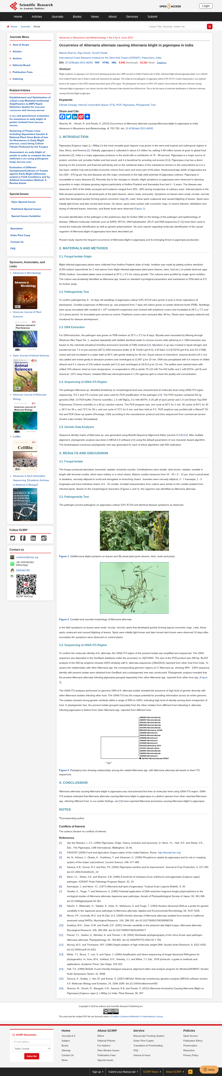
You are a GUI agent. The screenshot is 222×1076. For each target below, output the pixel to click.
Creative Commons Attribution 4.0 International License (137, 1016)
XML (114, 62)
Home (18, 16)
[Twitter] (12, 538)
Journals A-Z (68, 1035)
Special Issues (105, 1060)
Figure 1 (139, 208)
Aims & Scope (21, 44)
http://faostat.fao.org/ (169, 852)
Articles (37, 16)
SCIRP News (150, 1071)
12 (149, 345)
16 (120, 801)
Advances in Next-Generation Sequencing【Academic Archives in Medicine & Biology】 (31, 480)
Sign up (96, 1071)
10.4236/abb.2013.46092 (79, 62)
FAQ (12, 248)
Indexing (18, 78)
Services (132, 16)
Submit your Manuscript (121, 1071)
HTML (106, 62)
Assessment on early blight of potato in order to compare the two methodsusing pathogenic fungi (30, 157)
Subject (66, 1040)
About (112, 16)
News (95, 16)
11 (61, 935)
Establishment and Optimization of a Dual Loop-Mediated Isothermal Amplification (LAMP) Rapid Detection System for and (30, 104)
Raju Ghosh (84, 52)
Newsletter (16, 228)
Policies (189, 1030)
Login (206, 6)
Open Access (190, 1035)
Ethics (100, 1035)
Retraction (189, 1050)
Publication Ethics (193, 1040)
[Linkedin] (33, 538)
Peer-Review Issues (108, 1050)
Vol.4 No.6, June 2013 (121, 37)
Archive (17, 58)
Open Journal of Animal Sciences (31, 355)
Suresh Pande (100, 52)
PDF (97, 62)
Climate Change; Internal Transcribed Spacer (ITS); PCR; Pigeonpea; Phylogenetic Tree (107, 104)
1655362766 (23, 570)
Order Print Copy (20, 235)
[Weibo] (43, 538)
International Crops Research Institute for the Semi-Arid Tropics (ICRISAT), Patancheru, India (110, 57)
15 (133, 439)
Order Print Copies (143, 1040)
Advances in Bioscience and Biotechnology (82, 37)
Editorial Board (21, 65)
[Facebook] (22, 538)
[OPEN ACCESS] (170, 6)
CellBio (17, 436)
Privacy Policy (190, 1055)
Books (77, 16)
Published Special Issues (26, 209)
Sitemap (66, 1050)
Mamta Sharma (67, 52)
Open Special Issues (23, 201)
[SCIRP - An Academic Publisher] (31, 6)
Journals (57, 16)
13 (160, 394)
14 (185, 435)
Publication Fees (23, 72)
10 (61, 925)
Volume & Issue (141, 1055)
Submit (152, 16)
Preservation (190, 1045)
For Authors (103, 1045)
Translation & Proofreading (148, 1045)
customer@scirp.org (27, 557)
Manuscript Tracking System (148, 1035)
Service (138, 1030)
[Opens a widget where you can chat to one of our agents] (209, 1070)
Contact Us (17, 241)
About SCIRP (107, 1030)
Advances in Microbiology (27, 272)
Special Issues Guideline (26, 216)
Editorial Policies (106, 1040)
